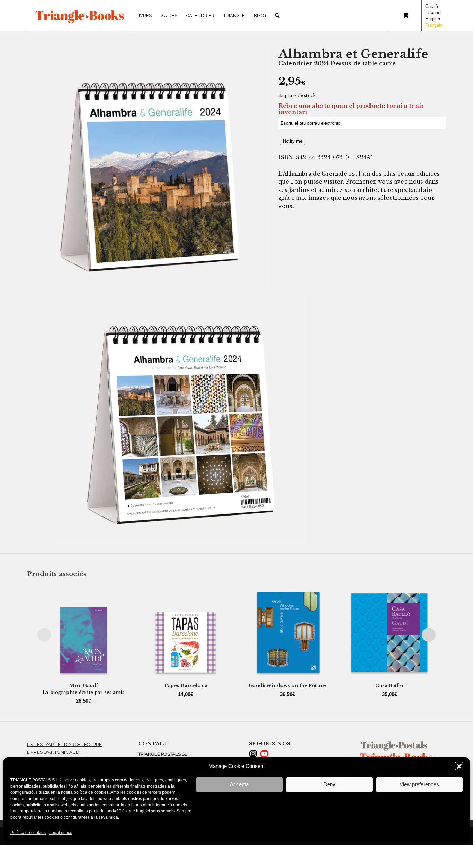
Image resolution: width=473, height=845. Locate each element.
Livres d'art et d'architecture (64, 744)
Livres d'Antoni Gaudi (54, 752)
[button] (459, 766)
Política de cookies (28, 832)
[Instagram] (253, 754)
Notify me (292, 141)
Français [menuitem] (434, 25)
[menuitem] (144, 15)
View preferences (419, 784)
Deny (329, 784)
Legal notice (60, 832)
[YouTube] (264, 754)
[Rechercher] (277, 15)
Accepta (239, 784)
